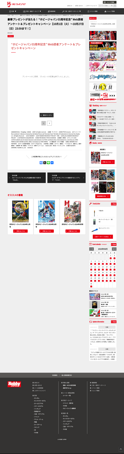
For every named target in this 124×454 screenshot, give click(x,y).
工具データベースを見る (102, 237)
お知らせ (69, 6)
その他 (36, 432)
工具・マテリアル (39, 414)
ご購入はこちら (20, 231)
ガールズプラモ (38, 403)
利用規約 (54, 375)
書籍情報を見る (101, 196)
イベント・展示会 (68, 403)
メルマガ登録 (110, 2)
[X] (45, 162)
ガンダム (36, 398)
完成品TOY (37, 411)
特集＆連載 (66, 382)
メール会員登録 (38, 388)
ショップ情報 (95, 390)
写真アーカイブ (67, 400)
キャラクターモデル (40, 401)
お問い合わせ (79, 6)
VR (35, 430)
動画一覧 (65, 413)
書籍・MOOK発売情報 (69, 385)
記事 (107, 327)
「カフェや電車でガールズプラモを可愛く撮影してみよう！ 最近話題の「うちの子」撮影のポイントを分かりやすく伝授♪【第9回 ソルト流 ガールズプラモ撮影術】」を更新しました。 (103, 356)
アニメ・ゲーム (38, 419)
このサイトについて (91, 6)
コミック (36, 427)
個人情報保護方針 (67, 375)
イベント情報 (95, 388)
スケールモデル (38, 406)
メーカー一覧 (67, 395)
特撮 (35, 422)
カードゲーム (38, 424)
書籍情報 (94, 382)
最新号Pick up (67, 388)
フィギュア (37, 409)
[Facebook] (41, 162)
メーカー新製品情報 (68, 393)
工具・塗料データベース (99, 385)
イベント (10, 36)
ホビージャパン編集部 (69, 408)
